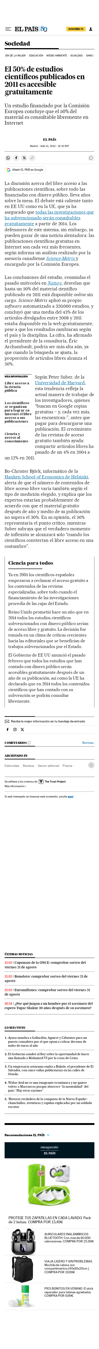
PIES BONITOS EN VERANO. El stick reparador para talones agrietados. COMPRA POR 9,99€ (68, 1292)
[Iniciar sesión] (90, 29)
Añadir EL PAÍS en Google (27, 169)
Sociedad (17, 44)
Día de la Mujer (15, 55)
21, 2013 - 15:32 (54, 146)
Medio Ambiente (57, 55)
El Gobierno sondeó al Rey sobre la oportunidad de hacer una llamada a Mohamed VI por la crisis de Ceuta (48, 1056)
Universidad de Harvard (60, 382)
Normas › (88, 743)
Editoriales (12, 766)
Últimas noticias (19, 954)
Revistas (28, 766)
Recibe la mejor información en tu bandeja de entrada (48, 721)
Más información (14, 786)
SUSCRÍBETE (76, 29)
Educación (36, 55)
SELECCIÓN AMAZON (49, 1150)
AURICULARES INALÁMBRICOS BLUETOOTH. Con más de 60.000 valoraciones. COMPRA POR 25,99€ (69, 1237)
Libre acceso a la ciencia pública (17, 387)
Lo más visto (15, 1027)
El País (49, 139)
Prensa (67, 766)
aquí (70, 796)
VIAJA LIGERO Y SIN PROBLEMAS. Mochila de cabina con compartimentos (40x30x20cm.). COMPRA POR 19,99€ (68, 1266)
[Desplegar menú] (8, 29)
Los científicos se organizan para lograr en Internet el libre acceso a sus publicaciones (18, 412)
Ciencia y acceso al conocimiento (16, 437)
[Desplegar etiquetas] (91, 765)
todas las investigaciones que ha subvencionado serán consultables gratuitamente (49, 217)
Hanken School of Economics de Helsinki (46, 477)
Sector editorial (48, 766)
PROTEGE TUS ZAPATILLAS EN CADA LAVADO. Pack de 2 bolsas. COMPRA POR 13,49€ (50, 1220)
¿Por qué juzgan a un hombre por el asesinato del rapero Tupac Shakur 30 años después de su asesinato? (49, 1006)
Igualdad (76, 55)
